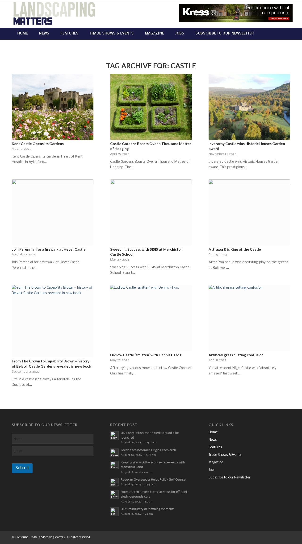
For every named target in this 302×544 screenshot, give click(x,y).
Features (215, 447)
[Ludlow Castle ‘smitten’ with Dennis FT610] (151, 318)
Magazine (216, 462)
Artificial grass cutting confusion (236, 355)
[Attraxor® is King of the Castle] (249, 212)
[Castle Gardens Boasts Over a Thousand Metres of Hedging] (151, 107)
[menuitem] (23, 34)
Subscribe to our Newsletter (229, 477)
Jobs (212, 470)
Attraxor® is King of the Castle (235, 249)
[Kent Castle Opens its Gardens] (52, 107)
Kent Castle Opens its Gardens (38, 143)
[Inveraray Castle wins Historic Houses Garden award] (249, 107)
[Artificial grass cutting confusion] (249, 318)
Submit (22, 468)
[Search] (285, 34)
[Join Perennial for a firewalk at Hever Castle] (52, 212)
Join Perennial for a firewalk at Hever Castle (49, 249)
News (213, 440)
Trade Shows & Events (225, 455)
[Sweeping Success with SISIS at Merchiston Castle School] (151, 212)
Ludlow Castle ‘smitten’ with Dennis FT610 (146, 355)
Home (213, 432)
